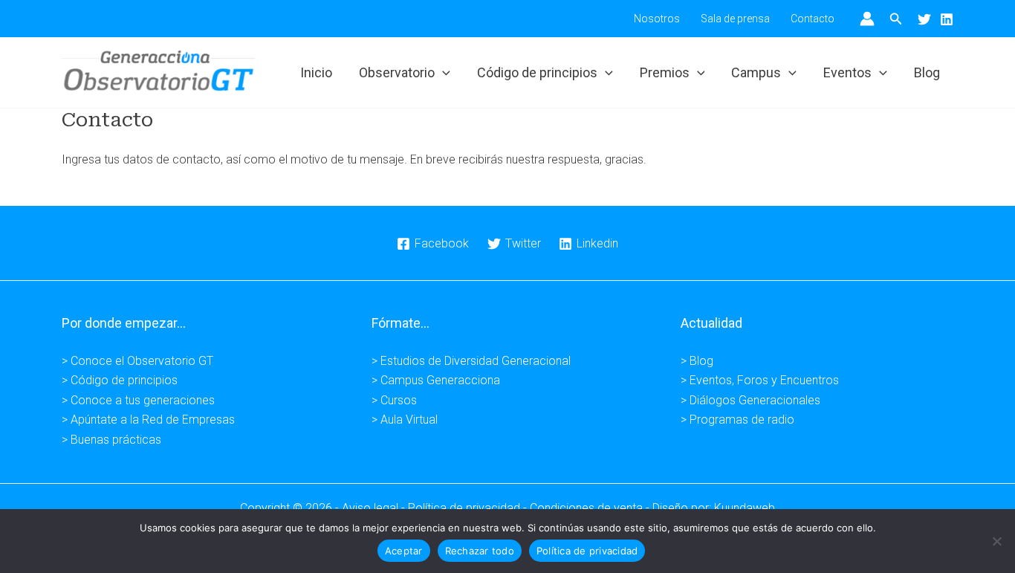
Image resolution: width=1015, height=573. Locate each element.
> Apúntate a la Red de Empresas (148, 419)
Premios (665, 72)
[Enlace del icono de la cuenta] (867, 18)
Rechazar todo (479, 551)
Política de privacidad (587, 551)
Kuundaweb (744, 508)
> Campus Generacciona (436, 380)
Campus (756, 72)
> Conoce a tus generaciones (138, 400)
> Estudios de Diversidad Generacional (471, 361)
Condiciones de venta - (591, 508)
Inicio (316, 72)
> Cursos (394, 400)
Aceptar (404, 551)
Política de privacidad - (469, 508)
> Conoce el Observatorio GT (137, 361)
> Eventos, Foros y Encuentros (760, 380)
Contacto (812, 19)
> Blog (697, 361)
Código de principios (537, 72)
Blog (927, 72)
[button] (896, 19)
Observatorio (397, 72)
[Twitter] (924, 19)
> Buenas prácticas (111, 440)
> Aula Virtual (405, 419)
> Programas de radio (737, 419)
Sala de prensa (735, 19)
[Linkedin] (946, 19)
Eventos (847, 72)
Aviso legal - (375, 508)
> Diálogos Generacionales (750, 400)
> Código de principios (120, 380)
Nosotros (657, 19)
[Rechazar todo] (996, 541)
